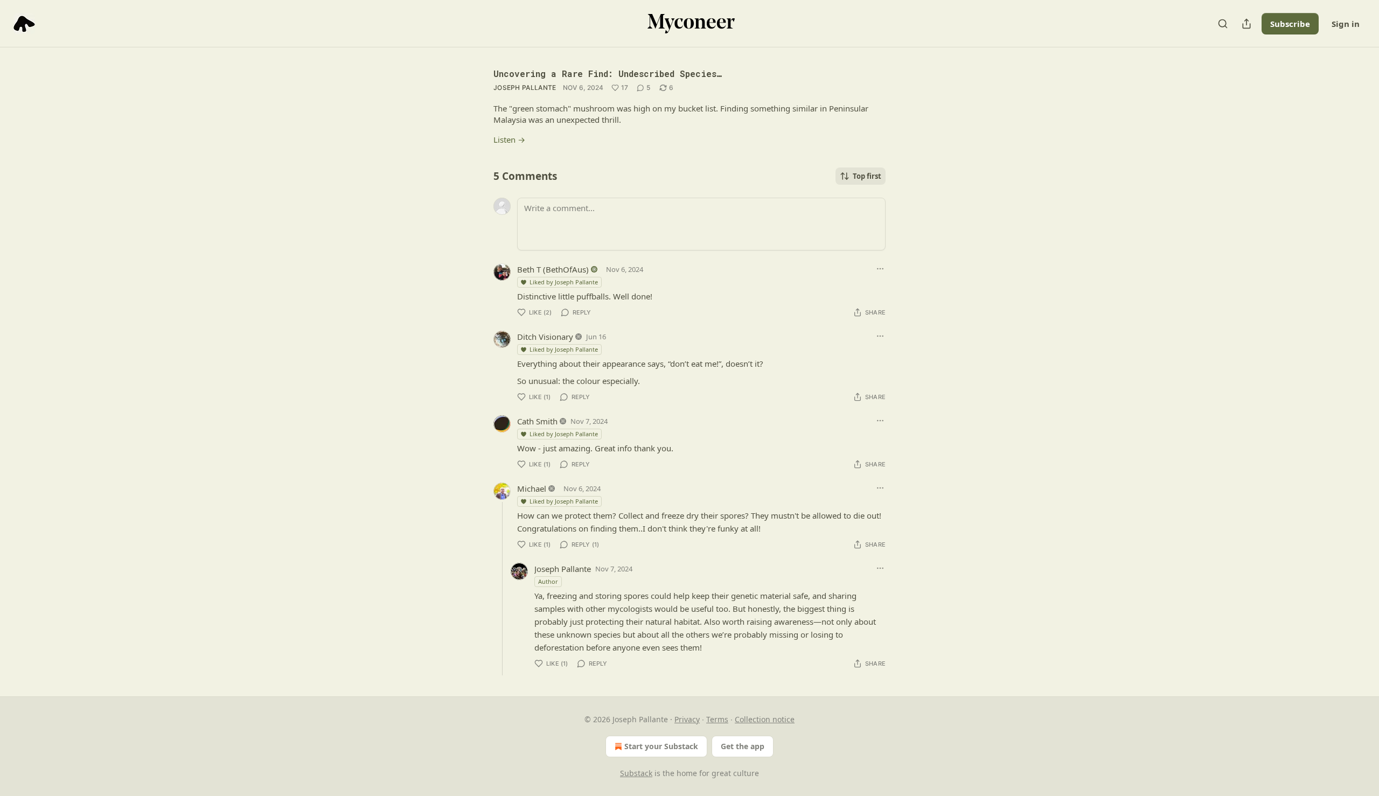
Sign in (1346, 23)
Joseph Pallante (524, 87)
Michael (531, 488)
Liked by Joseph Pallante (564, 282)
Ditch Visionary (545, 336)
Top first (867, 176)
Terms (717, 719)
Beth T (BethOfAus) (553, 269)
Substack (636, 773)
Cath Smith (537, 421)
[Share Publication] (1246, 23)
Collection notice (765, 719)
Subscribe (1290, 23)
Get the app (742, 746)
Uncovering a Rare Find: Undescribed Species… (607, 73)
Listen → (509, 139)
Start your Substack (661, 746)
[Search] (1223, 23)
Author (548, 581)
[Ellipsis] (880, 268)
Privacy (687, 719)
